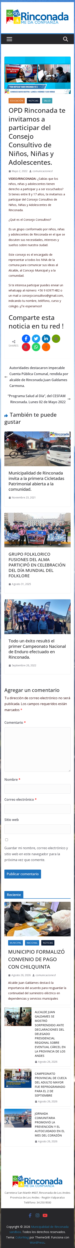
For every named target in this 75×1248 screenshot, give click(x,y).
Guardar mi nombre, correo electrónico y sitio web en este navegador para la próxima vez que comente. (36, 854)
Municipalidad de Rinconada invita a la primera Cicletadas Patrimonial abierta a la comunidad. (36, 481)
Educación (16, 100)
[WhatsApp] (36, 347)
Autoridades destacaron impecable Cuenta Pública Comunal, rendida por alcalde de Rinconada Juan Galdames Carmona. (38, 377)
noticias (33, 100)
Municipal (15, 942)
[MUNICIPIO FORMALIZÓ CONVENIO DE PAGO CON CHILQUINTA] (37, 919)
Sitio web (11, 819)
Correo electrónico (20, 799)
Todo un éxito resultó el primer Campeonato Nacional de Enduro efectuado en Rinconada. (37, 649)
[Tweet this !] (36, 339)
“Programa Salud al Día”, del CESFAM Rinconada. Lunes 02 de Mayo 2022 (37, 399)
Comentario (15, 722)
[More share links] (46, 347)
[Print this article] (56, 339)
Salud (47, 100)
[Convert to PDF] (26, 347)
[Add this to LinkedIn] (46, 339)
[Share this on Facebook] (26, 339)
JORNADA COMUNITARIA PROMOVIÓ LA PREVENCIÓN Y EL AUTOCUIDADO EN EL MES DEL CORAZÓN (50, 1124)
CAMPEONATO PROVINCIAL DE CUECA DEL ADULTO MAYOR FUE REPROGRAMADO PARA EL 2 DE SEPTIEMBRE (51, 1084)
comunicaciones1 (42, 171)
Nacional (32, 942)
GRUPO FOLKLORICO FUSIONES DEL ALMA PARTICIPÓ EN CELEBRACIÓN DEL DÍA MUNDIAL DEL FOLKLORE (37, 565)
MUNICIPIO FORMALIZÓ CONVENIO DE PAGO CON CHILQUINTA (36, 959)
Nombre (12, 779)
